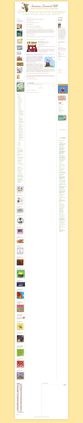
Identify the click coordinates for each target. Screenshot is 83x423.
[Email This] (29, 83)
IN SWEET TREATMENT (62, 181)
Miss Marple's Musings (62, 197)
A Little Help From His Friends (20, 124)
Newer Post (28, 86)
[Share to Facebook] (32, 83)
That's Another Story (62, 215)
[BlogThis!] (30, 83)
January (19, 110)
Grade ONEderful (61, 169)
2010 (18, 145)
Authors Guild (60, 109)
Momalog (60, 198)
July (19, 103)
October (19, 101)
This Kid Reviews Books (62, 221)
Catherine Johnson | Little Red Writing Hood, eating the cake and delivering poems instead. (62, 152)
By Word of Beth (61, 146)
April (19, 106)
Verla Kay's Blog (61, 222)
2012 (18, 143)
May (19, 105)
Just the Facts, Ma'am (62, 189)
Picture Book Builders (62, 205)
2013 (18, 142)
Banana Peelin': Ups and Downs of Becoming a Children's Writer (62, 144)
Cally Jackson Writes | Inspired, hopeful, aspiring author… (62, 149)
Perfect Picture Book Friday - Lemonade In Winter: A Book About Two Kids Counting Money (20, 151)
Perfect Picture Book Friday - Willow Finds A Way (20, 119)
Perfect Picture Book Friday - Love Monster (20, 127)
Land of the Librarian (62, 194)
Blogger (48, 416)
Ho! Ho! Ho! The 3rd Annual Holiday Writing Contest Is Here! (20, 158)
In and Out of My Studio (62, 180)
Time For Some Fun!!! (20, 117)
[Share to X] (31, 83)
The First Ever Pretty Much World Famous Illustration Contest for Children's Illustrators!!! (20, 176)
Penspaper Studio (61, 204)
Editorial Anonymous (62, 164)
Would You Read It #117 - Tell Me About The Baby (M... (20, 129)
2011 (18, 144)
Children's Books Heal (62, 155)
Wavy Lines (60, 225)
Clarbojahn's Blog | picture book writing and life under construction (62, 157)
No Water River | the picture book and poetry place (62, 201)
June (19, 104)
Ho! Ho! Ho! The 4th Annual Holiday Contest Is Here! (20, 161)
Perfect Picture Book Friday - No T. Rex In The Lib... (20, 135)
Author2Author (61, 142)
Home (41, 86)
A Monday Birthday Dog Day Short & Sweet (20, 132)
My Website (60, 82)
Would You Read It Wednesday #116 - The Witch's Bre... (20, 138)
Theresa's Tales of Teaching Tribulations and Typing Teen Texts (62, 219)
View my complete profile (61, 39)
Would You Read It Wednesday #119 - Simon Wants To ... (20, 114)
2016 (18, 95)
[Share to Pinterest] (33, 83)
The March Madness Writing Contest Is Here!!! (20, 155)
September (19, 102)
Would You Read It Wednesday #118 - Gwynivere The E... (20, 122)
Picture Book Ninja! (61, 207)
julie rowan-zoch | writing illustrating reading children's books (62, 187)
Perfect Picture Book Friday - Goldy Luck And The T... (20, 112)
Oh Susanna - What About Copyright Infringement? (20, 170)
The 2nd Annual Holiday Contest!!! (19, 173)
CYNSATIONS (61, 161)
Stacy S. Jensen (61, 214)
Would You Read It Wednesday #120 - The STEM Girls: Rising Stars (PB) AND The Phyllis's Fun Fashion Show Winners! (20, 180)
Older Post (53, 86)
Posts (60, 71)
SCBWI (60, 108)
